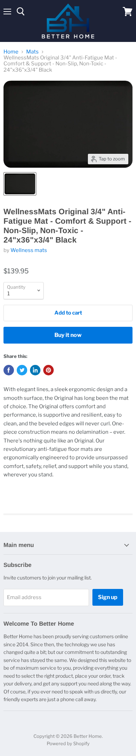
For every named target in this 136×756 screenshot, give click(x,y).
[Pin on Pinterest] (48, 370)
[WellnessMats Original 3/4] (20, 184)
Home (10, 52)
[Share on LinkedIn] (35, 370)
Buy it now (68, 335)
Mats (32, 52)
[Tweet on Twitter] (22, 370)
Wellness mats (28, 250)
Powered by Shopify (68, 743)
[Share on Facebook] (8, 370)
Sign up (108, 597)
